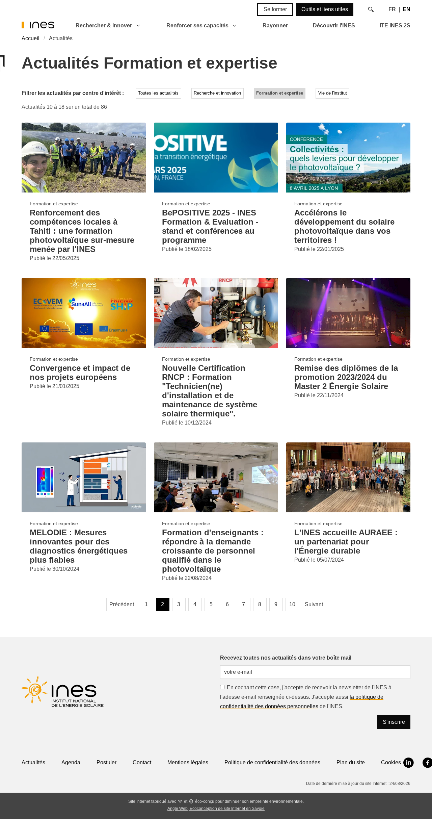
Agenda (70, 762)
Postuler (106, 762)
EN (406, 9)
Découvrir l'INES (334, 25)
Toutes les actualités (158, 93)
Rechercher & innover (104, 25)
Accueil (30, 38)
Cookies (391, 762)
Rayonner (275, 25)
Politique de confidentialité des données (272, 762)
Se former (275, 9)
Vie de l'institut (332, 93)
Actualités (33, 762)
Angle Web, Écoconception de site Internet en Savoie (216, 808)
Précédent (121, 604)
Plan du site (350, 762)
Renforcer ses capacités (197, 25)
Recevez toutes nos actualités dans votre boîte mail (285, 658)
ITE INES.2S (395, 25)
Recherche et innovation (217, 93)
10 (292, 604)
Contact (142, 762)
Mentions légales (187, 762)
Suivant (314, 604)
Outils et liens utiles (324, 9)
